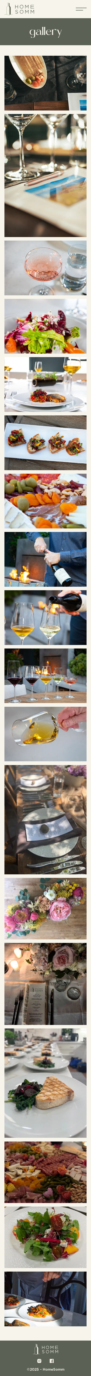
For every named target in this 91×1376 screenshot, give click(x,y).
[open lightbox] (45, 83)
